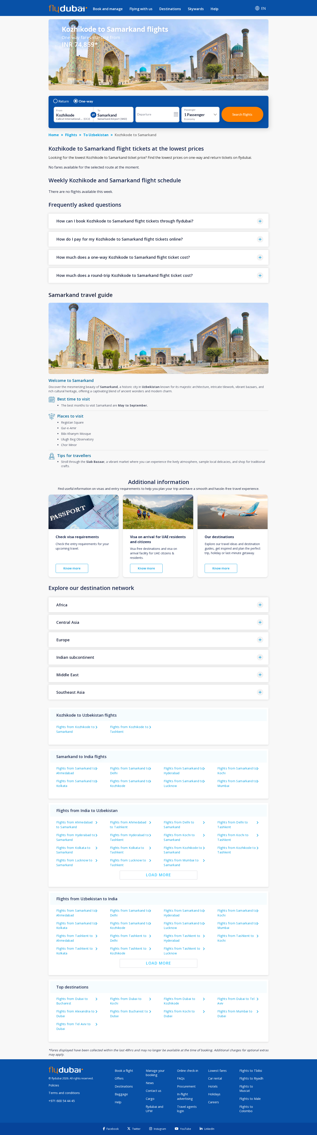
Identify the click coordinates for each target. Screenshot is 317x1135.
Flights (71, 134)
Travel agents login (187, 1109)
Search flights (242, 114)
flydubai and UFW (154, 1109)
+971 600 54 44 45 (62, 1101)
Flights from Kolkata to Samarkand (73, 850)
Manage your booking (155, 1073)
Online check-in (187, 1071)
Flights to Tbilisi (250, 1071)
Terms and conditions (64, 1093)
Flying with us (141, 8)
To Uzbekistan (95, 134)
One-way (86, 101)
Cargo (150, 1099)
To (98, 110)
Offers (119, 1078)
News (150, 1083)
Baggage (121, 1094)
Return (63, 101)
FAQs (181, 1078)
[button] (158, 221)
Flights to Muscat (246, 1088)
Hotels (213, 1086)
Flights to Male (250, 1099)
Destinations (170, 8)
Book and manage (108, 8)
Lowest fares (217, 1071)
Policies (54, 1085)
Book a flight (124, 1071)
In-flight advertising (185, 1096)
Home (54, 134)
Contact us (153, 1091)
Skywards (196, 8)
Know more (71, 568)
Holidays (214, 1094)
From (59, 110)
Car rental (215, 1078)
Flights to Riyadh (251, 1078)
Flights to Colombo (246, 1109)
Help (214, 8)
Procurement (186, 1086)
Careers (213, 1102)
